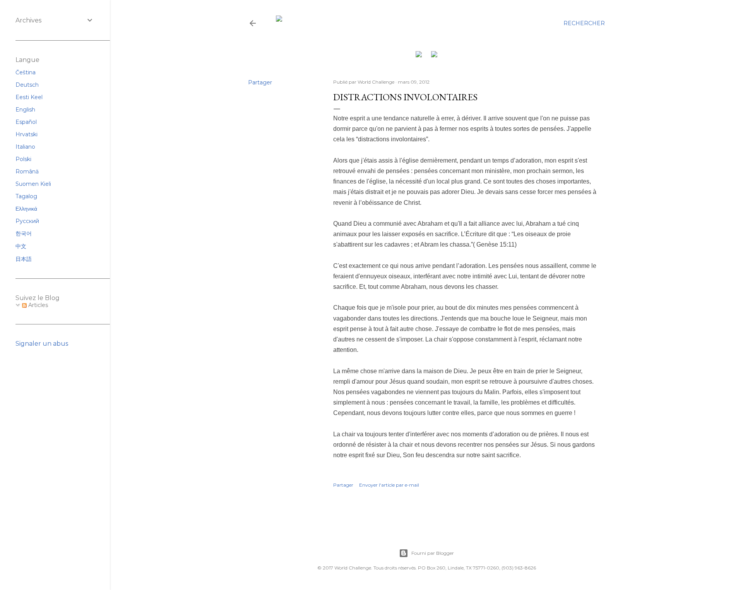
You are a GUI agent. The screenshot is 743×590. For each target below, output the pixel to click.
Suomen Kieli (33, 183)
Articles (37, 305)
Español (26, 121)
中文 (20, 246)
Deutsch (27, 84)
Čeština (25, 72)
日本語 (23, 259)
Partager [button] (260, 82)
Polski (23, 159)
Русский (27, 221)
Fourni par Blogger (432, 553)
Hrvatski (26, 134)
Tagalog (26, 196)
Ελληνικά (26, 208)
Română (27, 171)
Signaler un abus (41, 343)
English (25, 109)
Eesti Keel (29, 97)
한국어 (23, 233)
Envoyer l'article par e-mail (389, 485)
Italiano (25, 146)
